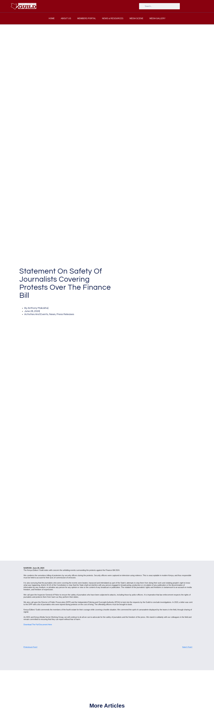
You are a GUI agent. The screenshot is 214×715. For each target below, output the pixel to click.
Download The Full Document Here (38, 624)
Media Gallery (157, 18)
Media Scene (136, 18)
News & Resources (112, 18)
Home (52, 18)
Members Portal (86, 18)
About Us (66, 18)
